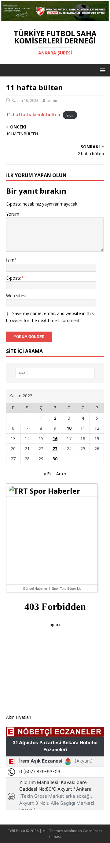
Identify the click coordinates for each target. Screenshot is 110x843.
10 (69, 428)
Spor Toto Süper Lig (66, 588)
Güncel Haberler (35, 588)
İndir (70, 115)
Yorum (12, 214)
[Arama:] (55, 373)
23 (55, 448)
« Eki (48, 474)
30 (55, 459)
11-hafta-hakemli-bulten (33, 114)
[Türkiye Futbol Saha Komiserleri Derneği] (55, 18)
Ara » (61, 474)
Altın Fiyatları (18, 717)
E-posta (13, 278)
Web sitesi (16, 296)
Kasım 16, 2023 (25, 100)
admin (52, 100)
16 (55, 438)
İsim (10, 260)
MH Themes (52, 831)
